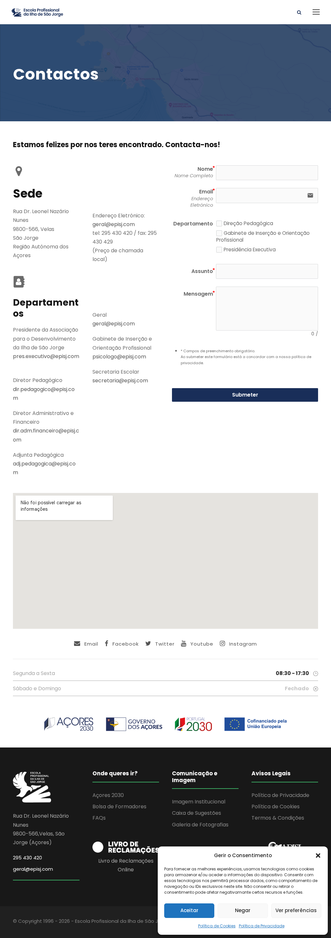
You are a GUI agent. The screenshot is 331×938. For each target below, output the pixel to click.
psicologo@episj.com (119, 356)
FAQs (99, 818)
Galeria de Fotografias (200, 824)
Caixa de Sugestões (196, 813)
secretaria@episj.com (120, 380)
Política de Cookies (217, 926)
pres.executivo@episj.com (46, 356)
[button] (318, 855)
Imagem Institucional (198, 801)
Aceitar (189, 910)
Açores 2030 (108, 795)
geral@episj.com (113, 224)
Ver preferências (296, 910)
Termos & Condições (277, 818)
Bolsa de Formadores (119, 806)
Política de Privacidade (261, 926)
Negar (243, 910)
